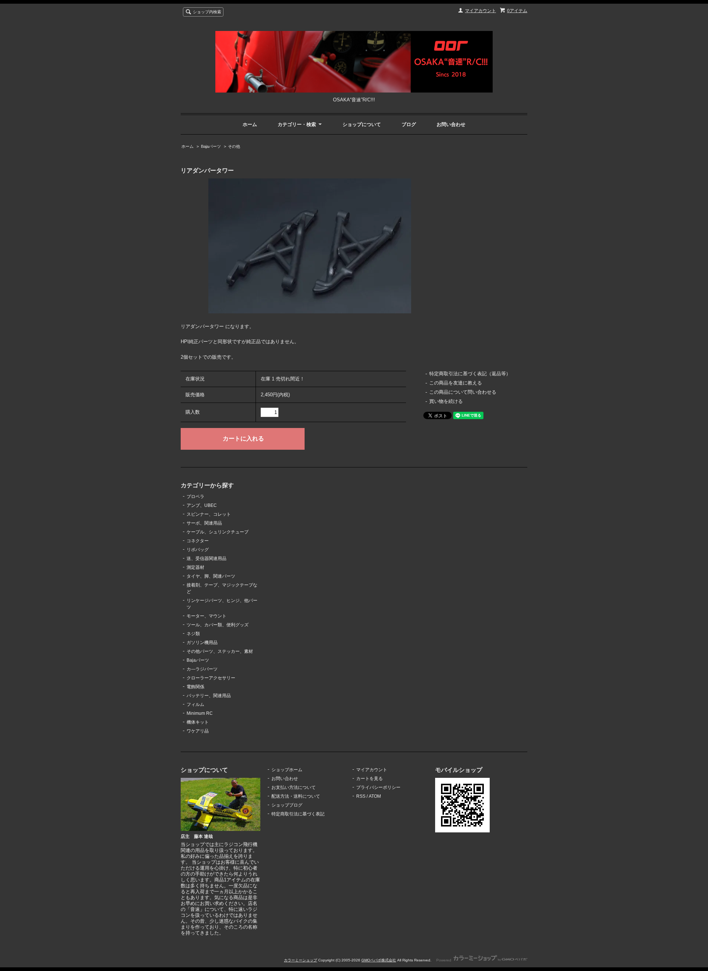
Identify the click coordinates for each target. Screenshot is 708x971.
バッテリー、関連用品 (209, 695)
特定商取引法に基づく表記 (297, 814)
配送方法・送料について (295, 796)
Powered (444, 960)
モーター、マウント (206, 616)
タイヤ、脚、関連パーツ (211, 576)
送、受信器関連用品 (206, 558)
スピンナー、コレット (209, 514)
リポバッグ (198, 549)
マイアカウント (480, 10)
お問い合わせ (451, 124)
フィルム (195, 704)
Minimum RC (200, 713)
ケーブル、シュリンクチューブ (218, 532)
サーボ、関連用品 (204, 523)
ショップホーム (286, 769)
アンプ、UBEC (202, 505)
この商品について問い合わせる (462, 392)
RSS (360, 796)
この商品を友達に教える (455, 383)
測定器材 (195, 567)
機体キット (198, 722)
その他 (234, 146)
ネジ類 (193, 633)
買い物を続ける (446, 401)
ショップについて (362, 124)
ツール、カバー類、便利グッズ (218, 624)
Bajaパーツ (211, 146)
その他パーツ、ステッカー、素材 (220, 651)
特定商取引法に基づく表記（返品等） (470, 373)
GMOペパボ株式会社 (378, 960)
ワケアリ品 (198, 731)
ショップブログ (286, 805)
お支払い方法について (293, 787)
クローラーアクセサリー (211, 678)
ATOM (375, 796)
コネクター (198, 540)
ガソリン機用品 (202, 642)
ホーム (250, 124)
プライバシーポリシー (378, 787)
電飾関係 (195, 686)
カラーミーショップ (300, 960)
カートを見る (369, 778)
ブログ (409, 124)
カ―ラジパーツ (202, 669)
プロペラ (195, 496)
